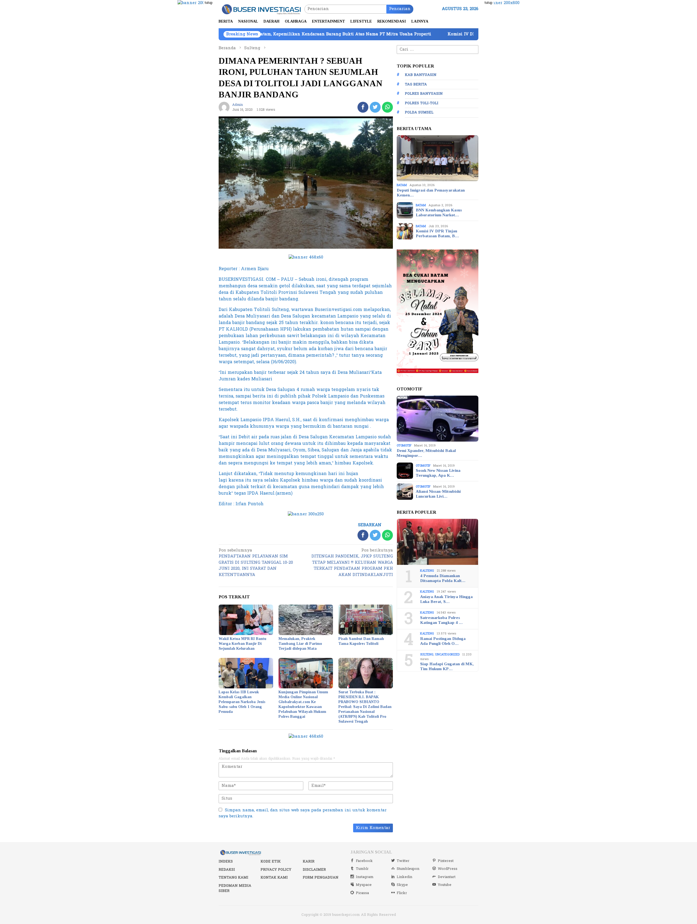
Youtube (444, 885)
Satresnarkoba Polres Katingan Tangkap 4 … (441, 620)
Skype (402, 885)
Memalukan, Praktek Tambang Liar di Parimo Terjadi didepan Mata (300, 644)
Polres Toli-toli (421, 103)
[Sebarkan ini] (362, 107)
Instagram (365, 877)
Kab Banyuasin (420, 75)
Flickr (402, 893)
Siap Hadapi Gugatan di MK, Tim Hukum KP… (447, 666)
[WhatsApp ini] (387, 107)
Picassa (362, 893)
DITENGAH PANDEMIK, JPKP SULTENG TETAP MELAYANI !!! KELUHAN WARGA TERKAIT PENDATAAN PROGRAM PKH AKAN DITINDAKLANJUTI (352, 562)
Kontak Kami (274, 877)
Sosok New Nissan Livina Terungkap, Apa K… (438, 473)
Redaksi (227, 869)
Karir (308, 861)
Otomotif (404, 445)
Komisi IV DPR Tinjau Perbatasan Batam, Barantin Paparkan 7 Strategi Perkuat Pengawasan (473, 34)
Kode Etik (271, 861)
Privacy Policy (276, 869)
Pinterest (446, 861)
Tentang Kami (233, 877)
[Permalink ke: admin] (224, 107)
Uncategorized (447, 654)
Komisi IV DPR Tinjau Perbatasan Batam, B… (437, 233)
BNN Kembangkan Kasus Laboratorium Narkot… (439, 212)
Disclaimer (314, 869)
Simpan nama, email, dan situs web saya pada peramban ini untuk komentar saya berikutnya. (303, 813)
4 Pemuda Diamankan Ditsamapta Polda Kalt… (442, 578)
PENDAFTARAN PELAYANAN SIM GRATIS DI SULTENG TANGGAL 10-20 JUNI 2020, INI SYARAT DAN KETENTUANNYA (256, 562)
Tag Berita (416, 84)
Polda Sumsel (419, 112)
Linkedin (404, 877)
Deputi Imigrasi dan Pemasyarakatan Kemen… (431, 192)
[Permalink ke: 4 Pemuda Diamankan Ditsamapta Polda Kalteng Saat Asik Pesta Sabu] (437, 542)
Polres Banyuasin (424, 93)
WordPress (447, 869)
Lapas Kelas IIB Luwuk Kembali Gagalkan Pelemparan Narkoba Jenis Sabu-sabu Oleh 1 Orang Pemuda (242, 702)
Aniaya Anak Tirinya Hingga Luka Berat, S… (446, 599)
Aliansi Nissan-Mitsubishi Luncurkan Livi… (438, 493)
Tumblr (362, 869)
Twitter (403, 861)
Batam (402, 185)
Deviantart (447, 877)
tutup (208, 2)
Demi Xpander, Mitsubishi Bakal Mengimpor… (426, 453)
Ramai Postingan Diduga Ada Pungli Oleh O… (443, 641)
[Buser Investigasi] (261, 9)
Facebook (364, 861)
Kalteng (427, 570)
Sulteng (426, 654)
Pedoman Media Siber (235, 888)
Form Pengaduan (320, 877)
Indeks (226, 861)
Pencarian (400, 9)
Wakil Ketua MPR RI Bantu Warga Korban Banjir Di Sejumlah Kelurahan (242, 644)
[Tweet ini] (375, 107)
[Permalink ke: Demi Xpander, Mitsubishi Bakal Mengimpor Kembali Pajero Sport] (437, 419)
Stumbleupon (408, 869)
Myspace (364, 885)
